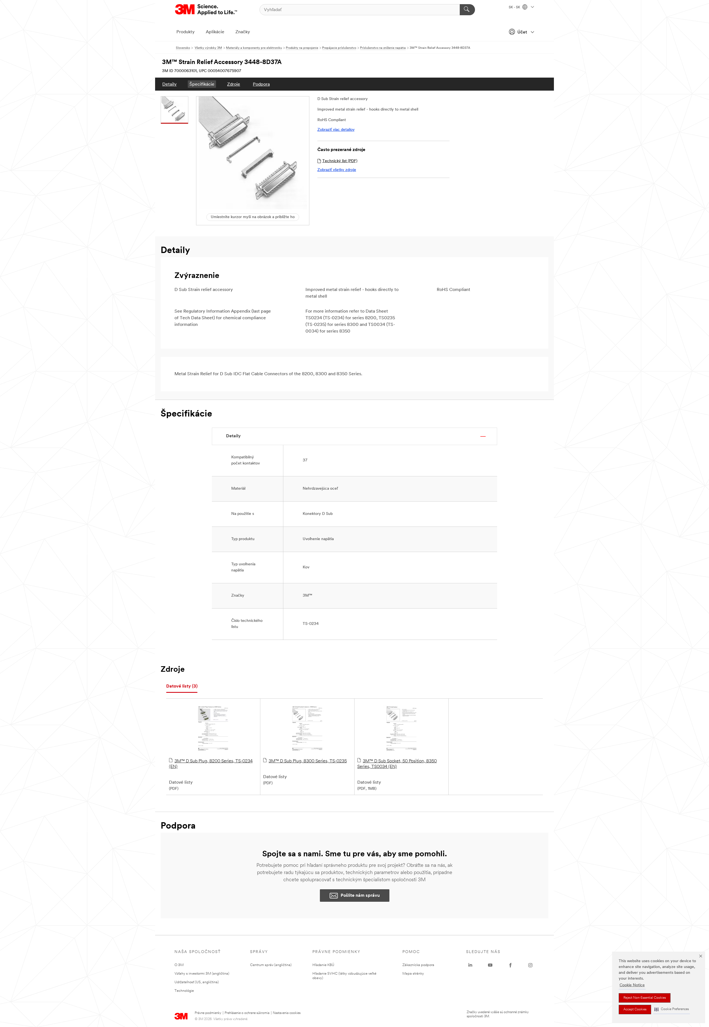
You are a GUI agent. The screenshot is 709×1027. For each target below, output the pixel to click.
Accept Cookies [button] (634, 1009)
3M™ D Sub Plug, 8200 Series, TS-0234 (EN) (211, 764)
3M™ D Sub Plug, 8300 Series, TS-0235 (308, 761)
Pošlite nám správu (360, 895)
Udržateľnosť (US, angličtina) (196, 982)
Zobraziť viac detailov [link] (335, 130)
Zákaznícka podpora (418, 965)
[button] (671, 1009)
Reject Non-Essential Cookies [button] (644, 998)
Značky (242, 32)
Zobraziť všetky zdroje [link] (336, 170)
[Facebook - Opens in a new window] (510, 965)
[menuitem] (169, 84)
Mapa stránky (413, 973)
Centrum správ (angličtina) (271, 965)
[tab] (181, 686)
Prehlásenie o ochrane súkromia (247, 1013)
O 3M (179, 965)
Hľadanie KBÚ (323, 965)
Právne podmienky (208, 1013)
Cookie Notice (632, 985)
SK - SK (515, 7)
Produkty (185, 32)
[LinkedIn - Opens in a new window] (470, 965)
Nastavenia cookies (286, 1013)
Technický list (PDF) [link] (339, 161)
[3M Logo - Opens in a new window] (206, 9)
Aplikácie (215, 32)
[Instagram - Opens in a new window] (530, 965)
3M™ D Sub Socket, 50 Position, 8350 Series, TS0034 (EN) (397, 764)
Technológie (184, 991)
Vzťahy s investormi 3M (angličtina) (201, 973)
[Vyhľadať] (467, 9)
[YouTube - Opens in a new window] (490, 965)
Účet (522, 32)
